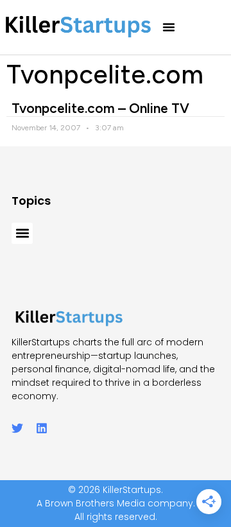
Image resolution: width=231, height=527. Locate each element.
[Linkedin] (41, 428)
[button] (168, 27)
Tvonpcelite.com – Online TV (100, 108)
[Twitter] (17, 428)
